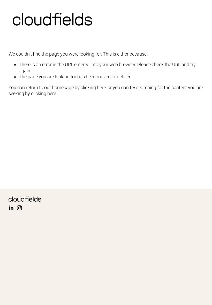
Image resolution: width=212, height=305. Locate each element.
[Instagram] (19, 207)
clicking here (93, 87)
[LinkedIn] (11, 207)
